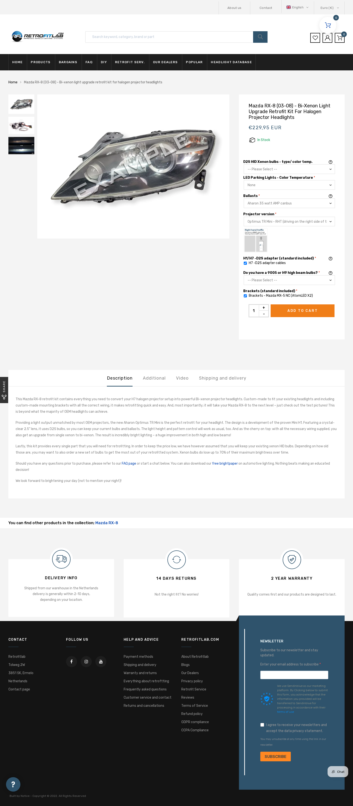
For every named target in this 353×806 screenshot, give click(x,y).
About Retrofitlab (195, 657)
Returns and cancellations (144, 706)
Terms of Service (194, 706)
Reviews (187, 697)
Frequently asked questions (145, 689)
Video (182, 378)
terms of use (285, 712)
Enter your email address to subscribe (289, 664)
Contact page (19, 689)
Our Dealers (190, 673)
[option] (133, 166)
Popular (194, 62)
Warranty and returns (140, 673)
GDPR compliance (195, 722)
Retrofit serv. (130, 62)
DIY (104, 62)
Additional (154, 378)
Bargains (68, 62)
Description (120, 378)
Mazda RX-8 (106, 523)
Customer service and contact (147, 697)
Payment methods (138, 657)
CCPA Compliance (195, 730)
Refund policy (192, 714)
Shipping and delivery (222, 378)
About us (234, 8)
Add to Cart (302, 311)
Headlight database (231, 62)
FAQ (89, 62)
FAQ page (129, 463)
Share (4, 386)
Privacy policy (192, 681)
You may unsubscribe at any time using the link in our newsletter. (293, 742)
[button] (297, 7)
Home (17, 62)
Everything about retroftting (146, 681)
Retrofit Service (193, 689)
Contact (266, 8)
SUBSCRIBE (275, 756)
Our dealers (165, 62)
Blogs (185, 665)
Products (40, 62)
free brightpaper (225, 463)
